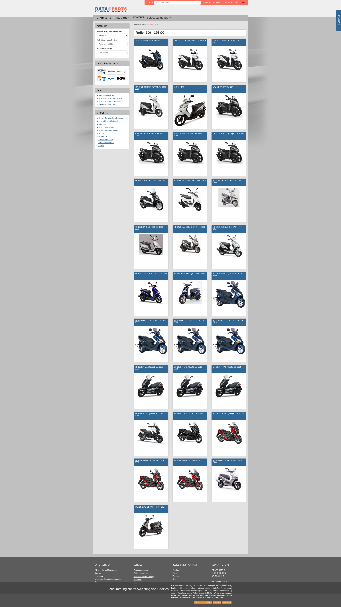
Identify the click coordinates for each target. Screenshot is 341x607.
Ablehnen (217, 602)
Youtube (175, 576)
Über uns (98, 573)
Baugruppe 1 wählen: (104, 48)
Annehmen (226, 602)
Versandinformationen (106, 143)
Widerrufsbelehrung (105, 140)
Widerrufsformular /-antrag (144, 577)
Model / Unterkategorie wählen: (108, 40)
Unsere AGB (102, 137)
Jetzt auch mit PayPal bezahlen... (110, 101)
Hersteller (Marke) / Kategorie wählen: (110, 31)
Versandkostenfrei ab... (106, 95)
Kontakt (138, 17)
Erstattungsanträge (141, 570)
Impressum (102, 133)
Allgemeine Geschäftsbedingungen (108, 579)
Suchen (149, 2)
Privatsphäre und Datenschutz (109, 121)
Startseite (104, 18)
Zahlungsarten (103, 124)
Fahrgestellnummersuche (107, 105)
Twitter (175, 573)
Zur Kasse (216, 2)
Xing (174, 579)
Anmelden (207, 2)
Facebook (176, 570)
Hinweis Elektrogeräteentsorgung (110, 118)
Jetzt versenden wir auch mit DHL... (111, 98)
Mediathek (122, 18)
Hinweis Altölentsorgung (107, 127)
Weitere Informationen (203, 602)
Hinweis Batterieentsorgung (108, 130)
